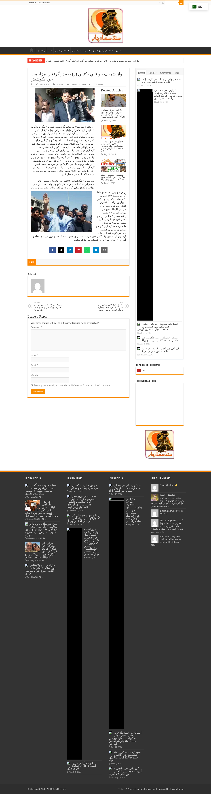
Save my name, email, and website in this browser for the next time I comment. (72, 385)
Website (34, 375)
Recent (141, 73)
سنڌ (50, 50)
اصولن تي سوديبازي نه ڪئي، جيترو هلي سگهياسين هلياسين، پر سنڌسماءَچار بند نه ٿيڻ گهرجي (94, 60)
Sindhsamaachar (148, 789)
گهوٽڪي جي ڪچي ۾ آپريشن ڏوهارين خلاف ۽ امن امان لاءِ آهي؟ (160, 350)
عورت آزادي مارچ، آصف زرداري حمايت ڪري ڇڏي (81, 765)
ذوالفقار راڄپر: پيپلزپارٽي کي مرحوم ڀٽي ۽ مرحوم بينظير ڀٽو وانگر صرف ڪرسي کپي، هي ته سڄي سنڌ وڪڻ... (167, 500)
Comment (36, 327)
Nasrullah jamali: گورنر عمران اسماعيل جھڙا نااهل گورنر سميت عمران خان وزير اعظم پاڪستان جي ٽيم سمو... (167, 526)
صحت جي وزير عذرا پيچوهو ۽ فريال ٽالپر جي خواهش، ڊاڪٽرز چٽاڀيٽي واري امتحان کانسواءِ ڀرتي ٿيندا (81, 501)
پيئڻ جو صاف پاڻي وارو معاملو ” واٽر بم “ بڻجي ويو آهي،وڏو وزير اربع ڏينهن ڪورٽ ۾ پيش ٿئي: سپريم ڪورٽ (41, 529)
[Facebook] (160, 3)
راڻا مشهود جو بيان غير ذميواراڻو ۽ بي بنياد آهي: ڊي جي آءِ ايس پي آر (83, 518)
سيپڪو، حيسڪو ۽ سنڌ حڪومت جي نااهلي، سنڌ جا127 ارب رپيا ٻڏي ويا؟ (113, 177)
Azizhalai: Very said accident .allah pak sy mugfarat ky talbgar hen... (166, 540)
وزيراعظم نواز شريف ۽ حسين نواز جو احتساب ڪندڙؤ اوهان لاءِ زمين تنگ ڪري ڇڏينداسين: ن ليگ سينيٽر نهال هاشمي (92, 542)
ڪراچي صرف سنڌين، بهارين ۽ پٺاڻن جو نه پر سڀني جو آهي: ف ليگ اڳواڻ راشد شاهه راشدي (113, 113)
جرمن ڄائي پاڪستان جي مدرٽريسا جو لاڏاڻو (85, 487)
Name (34, 355)
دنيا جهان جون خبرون (102, 50)
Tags (177, 73)
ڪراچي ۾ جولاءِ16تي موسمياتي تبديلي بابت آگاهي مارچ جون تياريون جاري (40, 569)
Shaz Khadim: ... (169, 485)
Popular (152, 73)
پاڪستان (41, 50)
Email (34, 365)
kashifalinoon (177, 789)
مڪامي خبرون (61, 50)
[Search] (181, 2)
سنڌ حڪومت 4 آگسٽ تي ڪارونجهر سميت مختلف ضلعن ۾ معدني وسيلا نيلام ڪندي (41, 489)
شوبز (86, 50)
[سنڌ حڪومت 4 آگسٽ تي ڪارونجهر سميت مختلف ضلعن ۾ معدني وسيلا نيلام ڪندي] (26, 485)
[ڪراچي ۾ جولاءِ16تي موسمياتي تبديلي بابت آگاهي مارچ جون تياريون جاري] (26, 565)
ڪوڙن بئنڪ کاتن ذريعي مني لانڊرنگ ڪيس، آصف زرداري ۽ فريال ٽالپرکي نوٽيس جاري (109, 306)
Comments (165, 73)
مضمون (119, 50)
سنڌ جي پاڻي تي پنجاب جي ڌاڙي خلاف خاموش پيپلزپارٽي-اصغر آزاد (161, 80)
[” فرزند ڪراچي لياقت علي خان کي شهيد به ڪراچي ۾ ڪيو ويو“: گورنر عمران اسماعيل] (32, 505)
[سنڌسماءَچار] (105, 25)
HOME (31, 50)
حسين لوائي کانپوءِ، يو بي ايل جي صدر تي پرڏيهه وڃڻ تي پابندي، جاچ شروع (49, 306)
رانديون (75, 50)
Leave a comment (78, 84)
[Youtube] (162, 3)
